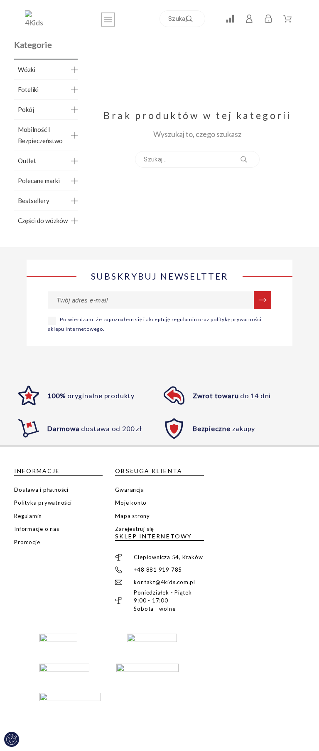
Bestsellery (33, 200)
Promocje (27, 542)
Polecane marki (39, 180)
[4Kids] (37, 19)
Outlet (27, 160)
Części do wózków (43, 220)
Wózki (26, 69)
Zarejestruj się (134, 528)
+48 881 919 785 (158, 569)
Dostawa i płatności (41, 489)
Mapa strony (132, 516)
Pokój (26, 109)
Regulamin (28, 516)
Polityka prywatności (43, 502)
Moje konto (131, 502)
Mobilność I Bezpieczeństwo (40, 135)
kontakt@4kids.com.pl (164, 582)
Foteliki (28, 89)
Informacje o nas (36, 528)
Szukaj (194, 18)
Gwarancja (129, 489)
